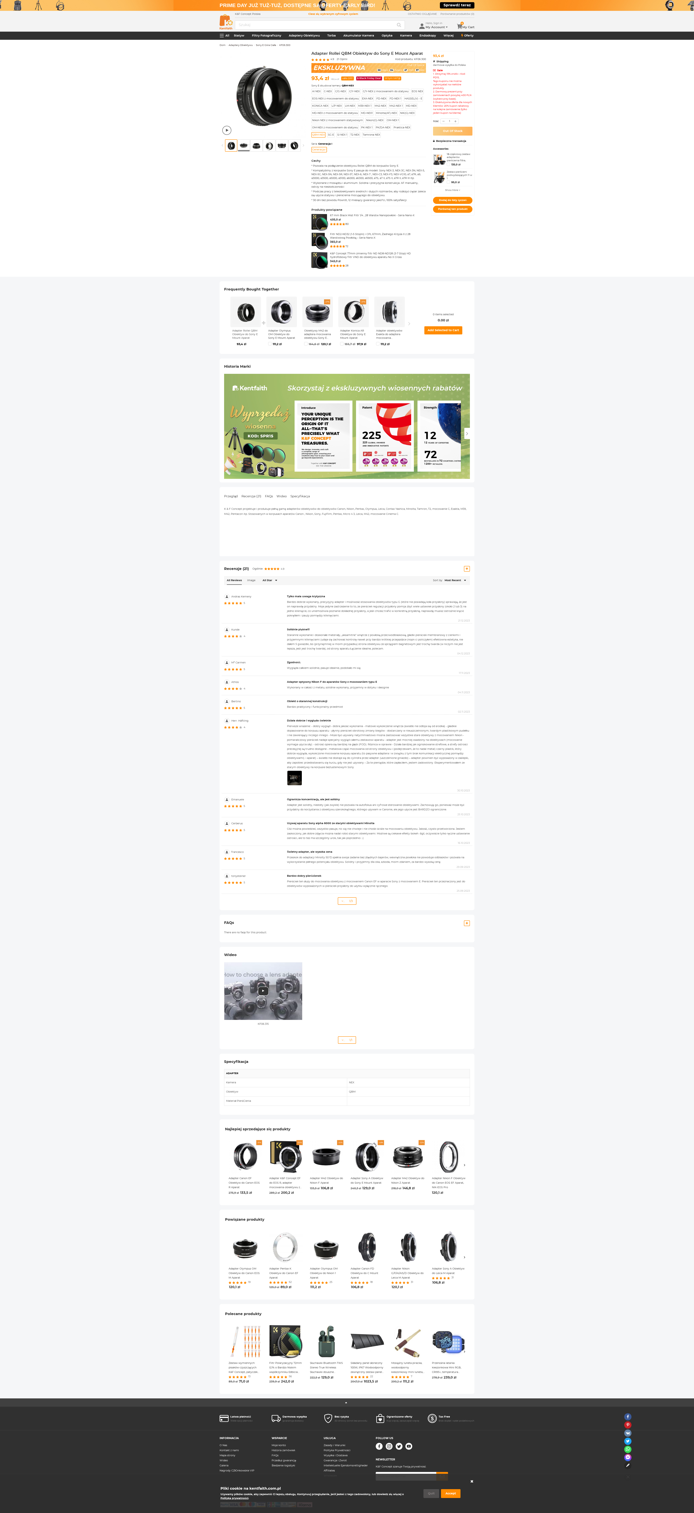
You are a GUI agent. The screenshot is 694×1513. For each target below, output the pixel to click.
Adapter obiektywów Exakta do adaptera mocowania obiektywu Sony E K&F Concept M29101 (389, 335)
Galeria (224, 1465)
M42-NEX (380, 106)
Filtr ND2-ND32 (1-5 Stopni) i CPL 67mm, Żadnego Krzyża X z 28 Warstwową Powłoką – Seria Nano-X (370, 236)
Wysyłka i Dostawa (336, 1455)
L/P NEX (337, 106)
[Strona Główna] (226, 21)
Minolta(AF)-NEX (386, 113)
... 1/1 (347, 1040)
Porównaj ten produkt (453, 209)
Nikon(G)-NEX (375, 120)
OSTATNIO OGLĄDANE (422, 14)
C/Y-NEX (354, 91)
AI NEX (316, 91)
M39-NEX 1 (364, 106)
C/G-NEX (340, 91)
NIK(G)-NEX (407, 113)
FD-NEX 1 (395, 98)
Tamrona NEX (371, 135)
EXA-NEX (367, 98)
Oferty (469, 35)
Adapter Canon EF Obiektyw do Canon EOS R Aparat (244, 1183)
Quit (431, 1493)
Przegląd (231, 496)
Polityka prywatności (234, 1498)
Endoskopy (427, 35)
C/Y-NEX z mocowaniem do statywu (385, 91)
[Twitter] (399, 1446)
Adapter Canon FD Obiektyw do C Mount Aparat (364, 1273)
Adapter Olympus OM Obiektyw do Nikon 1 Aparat (324, 1273)
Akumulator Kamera (358, 35)
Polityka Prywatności (337, 1450)
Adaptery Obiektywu (304, 35)
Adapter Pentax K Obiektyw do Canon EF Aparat (283, 1273)
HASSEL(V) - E (413, 98)
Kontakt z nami (229, 1450)
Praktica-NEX (402, 127)
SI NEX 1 (342, 135)
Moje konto (279, 1445)
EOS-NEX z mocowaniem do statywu (335, 98)
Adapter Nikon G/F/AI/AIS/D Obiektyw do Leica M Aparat (407, 1273)
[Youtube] (408, 1446)
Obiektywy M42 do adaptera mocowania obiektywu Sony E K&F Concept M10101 (317, 335)
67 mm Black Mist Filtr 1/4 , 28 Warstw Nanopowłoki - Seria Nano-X (372, 215)
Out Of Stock (453, 131)
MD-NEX (411, 106)
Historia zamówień (283, 1450)
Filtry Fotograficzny (266, 35)
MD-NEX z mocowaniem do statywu (335, 113)
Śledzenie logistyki (283, 1465)
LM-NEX (350, 106)
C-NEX (328, 91)
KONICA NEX (320, 106)
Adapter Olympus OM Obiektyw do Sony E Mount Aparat (281, 334)
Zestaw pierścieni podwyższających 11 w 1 (459, 175)
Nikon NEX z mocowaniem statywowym (337, 120)
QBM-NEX (318, 135)
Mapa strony (227, 1455)
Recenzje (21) (251, 496)
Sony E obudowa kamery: (332, 86)
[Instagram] (389, 1446)
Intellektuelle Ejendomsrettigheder (346, 1465)
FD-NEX (381, 98)
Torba (331, 35)
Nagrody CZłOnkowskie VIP (237, 1470)
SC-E (331, 135)
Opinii (342, 59)
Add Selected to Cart (443, 330)
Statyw (239, 35)
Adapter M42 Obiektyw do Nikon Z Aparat (407, 1180)
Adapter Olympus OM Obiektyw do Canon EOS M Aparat (244, 1273)
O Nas (223, 1445)
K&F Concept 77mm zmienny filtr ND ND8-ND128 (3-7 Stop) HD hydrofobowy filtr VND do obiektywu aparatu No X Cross (370, 255)
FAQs (269, 496)
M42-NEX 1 (396, 106)
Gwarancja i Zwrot (335, 1460)
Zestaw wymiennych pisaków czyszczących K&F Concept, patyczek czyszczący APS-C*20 (243, 1368)
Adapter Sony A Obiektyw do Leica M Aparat (448, 1271)
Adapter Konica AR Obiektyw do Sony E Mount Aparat (353, 334)
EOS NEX (417, 91)
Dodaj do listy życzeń (453, 200)
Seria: (321, 144)
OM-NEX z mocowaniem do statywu (335, 127)
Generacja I (319, 149)
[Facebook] (379, 1446)
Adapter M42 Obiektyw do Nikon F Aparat (326, 1180)
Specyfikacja (300, 496)
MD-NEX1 (367, 113)
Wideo (282, 496)
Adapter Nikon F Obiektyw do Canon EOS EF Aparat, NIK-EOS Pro (448, 1183)
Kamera (406, 35)
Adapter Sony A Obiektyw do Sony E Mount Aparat (367, 1180)
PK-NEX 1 (366, 127)
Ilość (436, 121)
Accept (450, 1493)
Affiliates (329, 1470)
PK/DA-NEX (383, 127)
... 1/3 (348, 901)
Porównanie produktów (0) (457, 14)
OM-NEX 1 (393, 120)
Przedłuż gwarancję (284, 1460)
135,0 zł (455, 164)
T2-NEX (354, 135)
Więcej (449, 35)
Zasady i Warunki (334, 1445)
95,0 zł (455, 182)
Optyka (387, 35)
